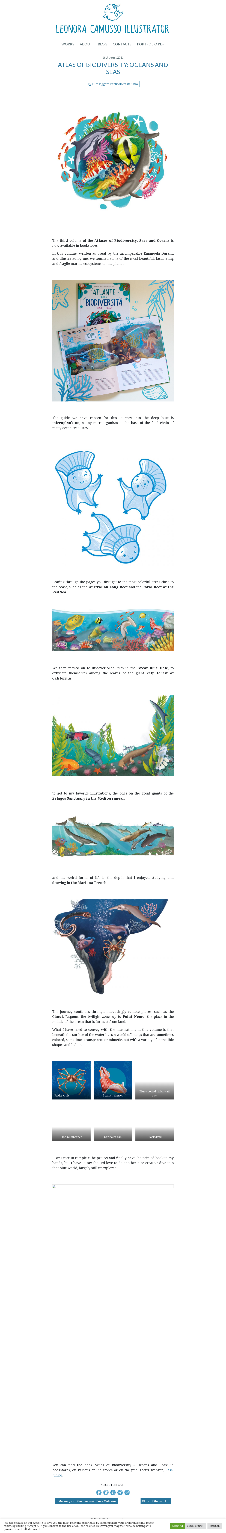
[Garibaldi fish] (113, 1122)
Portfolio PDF (151, 44)
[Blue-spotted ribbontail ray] (154, 1080)
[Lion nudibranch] (71, 1122)
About (86, 44)
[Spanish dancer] (113, 1080)
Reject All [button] (214, 1525)
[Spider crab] (71, 1080)
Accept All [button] (177, 1525)
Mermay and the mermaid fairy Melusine (87, 1501)
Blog (102, 44)
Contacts (122, 44)
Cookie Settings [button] (195, 1525)
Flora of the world (155, 1501)
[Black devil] (154, 1122)
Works (67, 44)
